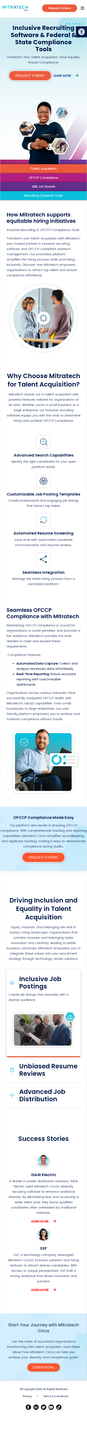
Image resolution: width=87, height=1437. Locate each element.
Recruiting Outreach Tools (43, 195)
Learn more (62, 76)
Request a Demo (59, 8)
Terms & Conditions (55, 1396)
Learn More (40, 1221)
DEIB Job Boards (43, 186)
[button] (81, 31)
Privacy (27, 1396)
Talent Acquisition (43, 168)
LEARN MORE (43, 1367)
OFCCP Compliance (43, 177)
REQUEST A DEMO (30, 75)
